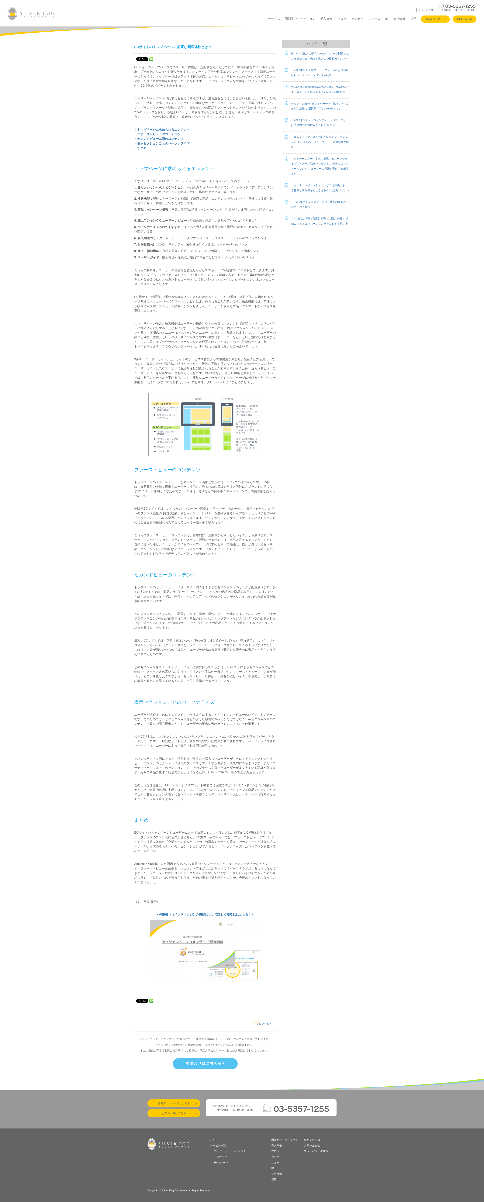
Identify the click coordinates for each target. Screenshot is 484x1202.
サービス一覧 (218, 1145)
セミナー (357, 18)
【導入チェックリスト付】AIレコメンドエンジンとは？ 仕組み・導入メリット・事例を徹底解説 (320, 141)
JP (419, 10)
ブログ (341, 18)
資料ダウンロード (435, 19)
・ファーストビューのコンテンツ (157, 134)
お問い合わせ (464, 19)
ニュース (374, 18)
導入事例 (326, 18)
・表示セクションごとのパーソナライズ (162, 143)
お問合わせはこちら (174, 1113)
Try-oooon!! (221, 1162)
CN (431, 10)
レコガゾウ (220, 1156)
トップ (210, 1139)
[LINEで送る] (151, 58)
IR (386, 18)
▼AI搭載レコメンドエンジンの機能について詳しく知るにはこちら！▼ (205, 914)
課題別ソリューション (300, 18)
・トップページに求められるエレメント (162, 129)
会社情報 (399, 18)
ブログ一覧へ (264, 1023)
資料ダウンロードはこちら (174, 1103)
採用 (413, 18)
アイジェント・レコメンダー (231, 1151)
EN (425, 10)
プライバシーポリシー (317, 1151)
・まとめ (140, 148)
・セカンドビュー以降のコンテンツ (158, 138)
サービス (274, 18)
